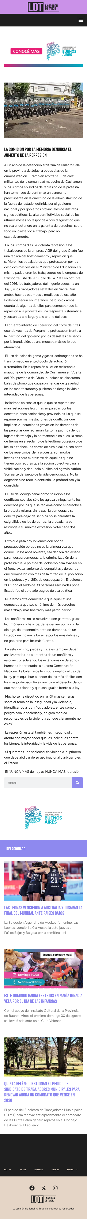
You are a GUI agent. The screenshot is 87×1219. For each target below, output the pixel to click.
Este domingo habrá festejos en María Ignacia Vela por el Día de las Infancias (43, 998)
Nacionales (38, 1169)
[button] (81, 20)
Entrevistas (72, 1169)
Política (7, 1169)
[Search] (77, 782)
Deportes (55, 1169)
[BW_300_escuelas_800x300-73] (43, 65)
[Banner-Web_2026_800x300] (43, 831)
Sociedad (22, 1169)
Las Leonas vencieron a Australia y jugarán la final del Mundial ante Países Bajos (43, 910)
